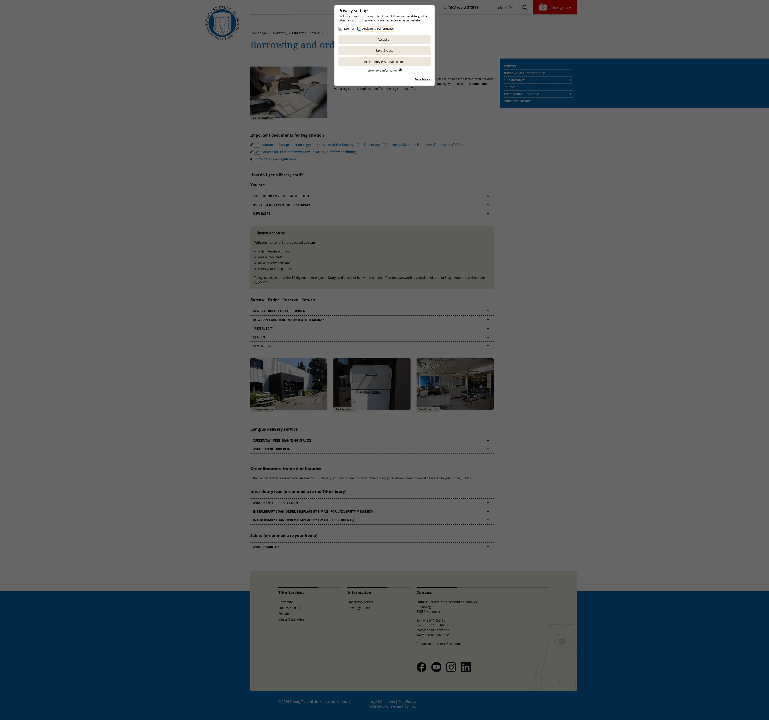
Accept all (384, 39)
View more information (383, 70)
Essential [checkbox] (348, 28)
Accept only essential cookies (384, 62)
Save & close (385, 50)
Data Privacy (423, 79)
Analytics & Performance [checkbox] (378, 28)
